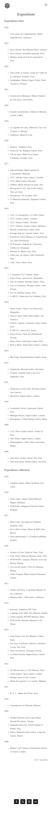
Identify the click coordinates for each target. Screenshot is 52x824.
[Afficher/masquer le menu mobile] (46, 4)
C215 (36, 760)
